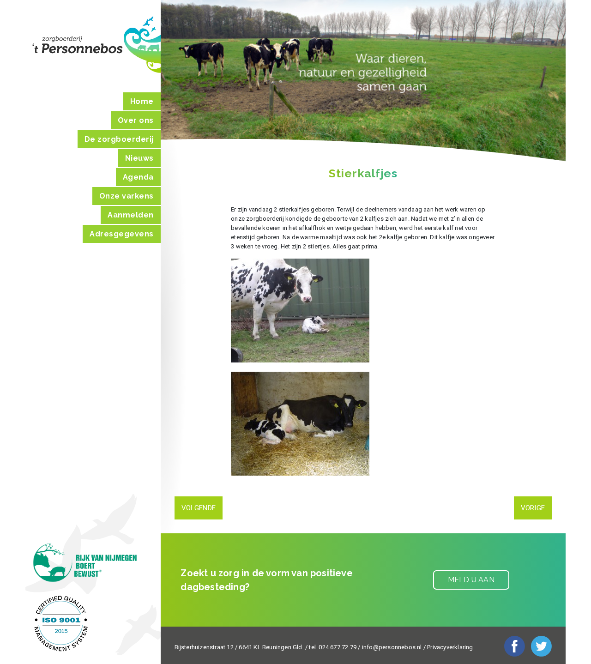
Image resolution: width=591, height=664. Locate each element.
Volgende (198, 508)
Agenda (138, 177)
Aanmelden (131, 215)
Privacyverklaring (450, 647)
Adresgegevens (122, 233)
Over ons (136, 120)
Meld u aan (471, 579)
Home (142, 101)
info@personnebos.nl (392, 647)
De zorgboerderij (119, 139)
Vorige (533, 508)
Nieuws (139, 158)
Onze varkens (126, 196)
